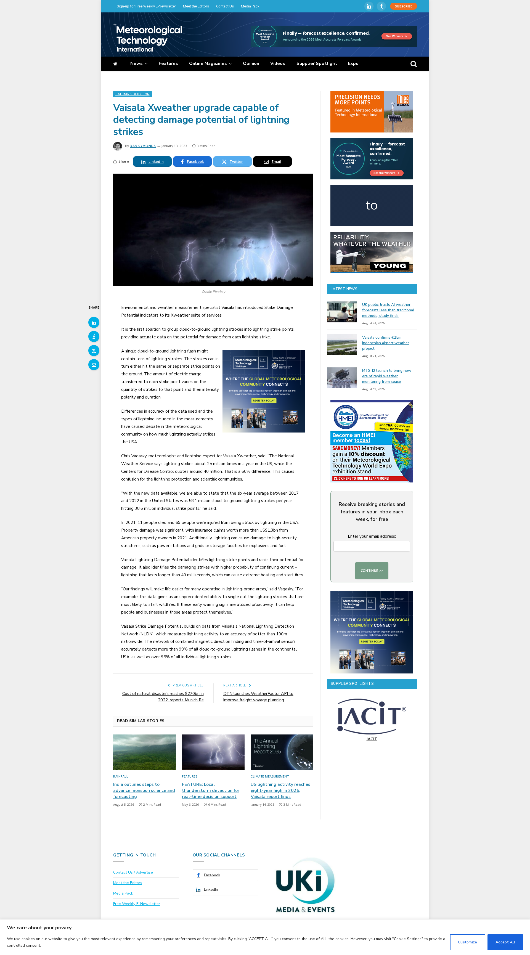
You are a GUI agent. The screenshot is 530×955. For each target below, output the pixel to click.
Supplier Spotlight (316, 63)
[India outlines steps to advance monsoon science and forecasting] (144, 752)
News (136, 63)
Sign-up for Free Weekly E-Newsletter (146, 6)
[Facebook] (93, 336)
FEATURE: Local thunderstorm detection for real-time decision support (210, 791)
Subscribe (403, 6)
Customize (467, 942)
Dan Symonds (143, 146)
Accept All (505, 942)
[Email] (93, 364)
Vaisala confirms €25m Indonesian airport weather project (385, 343)
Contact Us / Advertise (133, 872)
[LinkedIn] (93, 322)
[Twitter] (93, 350)
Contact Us (225, 6)
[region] (265, 937)
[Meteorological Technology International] (147, 37)
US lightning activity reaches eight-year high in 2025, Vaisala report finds (280, 791)
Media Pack (250, 6)
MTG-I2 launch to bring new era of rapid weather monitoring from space (386, 376)
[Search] (413, 64)
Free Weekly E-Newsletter (136, 903)
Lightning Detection (132, 94)
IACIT (372, 739)
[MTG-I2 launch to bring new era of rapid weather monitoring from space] (342, 377)
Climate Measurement (270, 776)
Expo (353, 63)
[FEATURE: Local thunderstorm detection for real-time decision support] (213, 752)
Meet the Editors (196, 6)
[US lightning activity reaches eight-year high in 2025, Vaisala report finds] (282, 752)
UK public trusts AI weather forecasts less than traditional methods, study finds (388, 310)
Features (168, 63)
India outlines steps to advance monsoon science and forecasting (144, 791)
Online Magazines (208, 63)
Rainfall (120, 776)
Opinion (251, 63)
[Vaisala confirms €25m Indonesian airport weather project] (342, 344)
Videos (277, 63)
